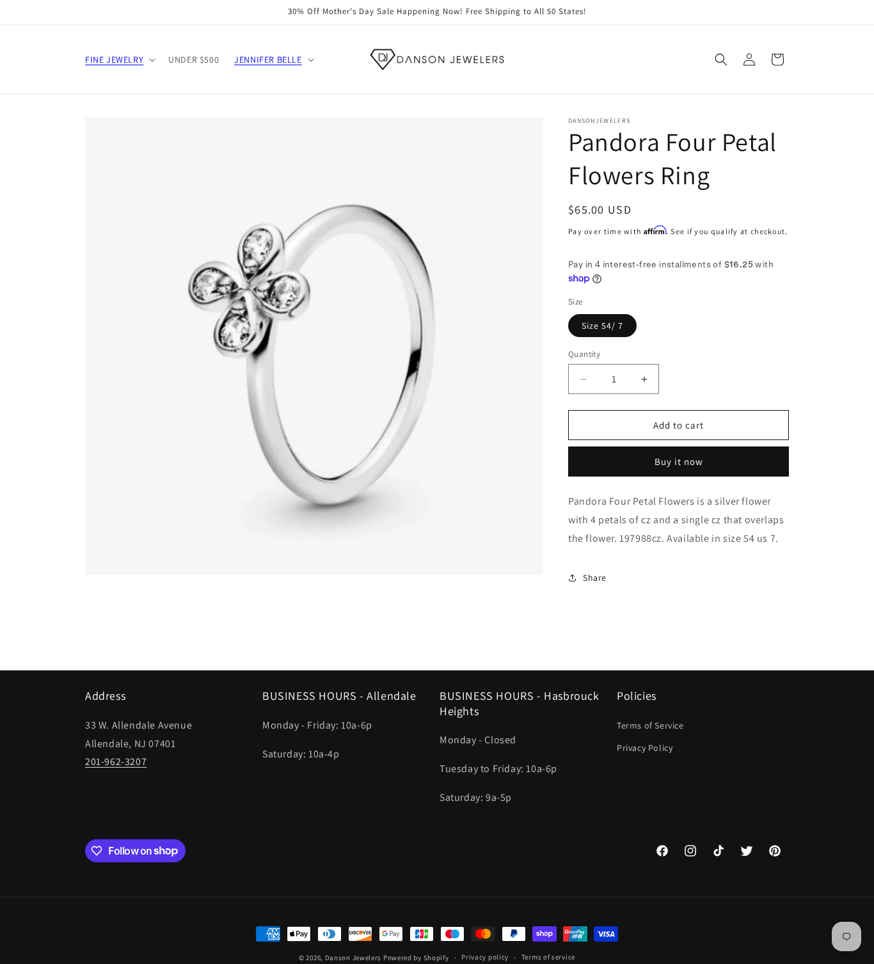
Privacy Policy (644, 748)
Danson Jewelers (353, 957)
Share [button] (595, 577)
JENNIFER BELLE (267, 59)
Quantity (584, 354)
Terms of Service (650, 725)
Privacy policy (485, 956)
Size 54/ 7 (602, 325)
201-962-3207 (116, 761)
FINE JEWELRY (114, 59)
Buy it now (679, 461)
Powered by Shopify (416, 957)
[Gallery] (314, 345)
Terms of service (548, 956)
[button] (119, 59)
